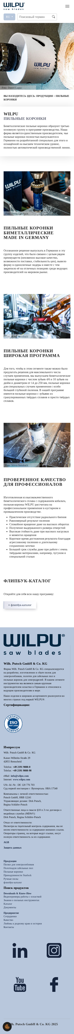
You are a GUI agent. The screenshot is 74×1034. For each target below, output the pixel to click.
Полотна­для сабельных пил (18, 868)
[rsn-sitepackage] (14, 6)
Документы (10, 907)
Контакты (9, 927)
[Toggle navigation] (67, 6)
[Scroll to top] (66, 1026)
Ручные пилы (11, 879)
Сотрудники (10, 916)
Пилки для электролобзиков (19, 864)
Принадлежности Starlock (17, 875)
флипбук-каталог (21, 605)
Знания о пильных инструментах (21, 900)
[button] (7, 1026)
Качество (8, 920)
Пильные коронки (13, 871)
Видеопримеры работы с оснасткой (22, 896)
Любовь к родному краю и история (23, 923)
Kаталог (8, 904)
